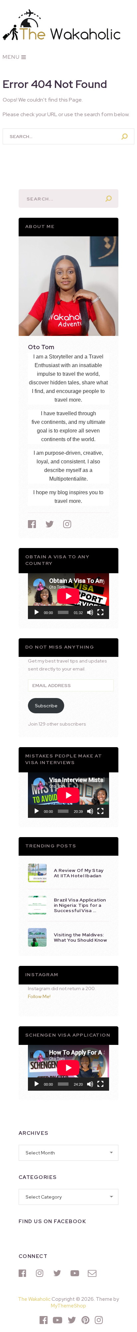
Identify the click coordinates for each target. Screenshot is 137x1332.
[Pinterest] (85, 1320)
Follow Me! (39, 996)
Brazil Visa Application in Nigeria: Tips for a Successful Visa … (80, 905)
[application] (68, 596)
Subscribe (46, 706)
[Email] (93, 1273)
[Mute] (90, 612)
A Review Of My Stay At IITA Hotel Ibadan (79, 873)
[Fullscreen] (100, 612)
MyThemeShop (68, 1305)
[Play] (36, 612)
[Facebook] (24, 1273)
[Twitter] (58, 1273)
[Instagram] (41, 1273)
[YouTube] (75, 1273)
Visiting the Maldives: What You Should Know (80, 937)
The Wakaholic (34, 1299)
